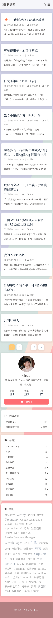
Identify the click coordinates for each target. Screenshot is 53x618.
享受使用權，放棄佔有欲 (21, 50)
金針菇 (17, 577)
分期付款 (17, 548)
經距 (45, 548)
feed (7, 591)
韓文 (38, 548)
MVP (29, 524)
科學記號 (39, 577)
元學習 (8, 524)
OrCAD (10, 564)
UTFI (15, 581)
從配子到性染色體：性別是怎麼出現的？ (25, 287)
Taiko (8, 577)
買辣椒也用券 (12, 586)
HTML (42, 568)
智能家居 (17, 591)
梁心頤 (31, 515)
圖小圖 (8, 573)
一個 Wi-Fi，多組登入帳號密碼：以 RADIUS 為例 (24, 222)
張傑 (33, 586)
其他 (32, 55)
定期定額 (31, 564)
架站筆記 (34, 24)
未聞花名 (26, 573)
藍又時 (20, 564)
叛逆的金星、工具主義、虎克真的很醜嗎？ (25, 187)
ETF (16, 532)
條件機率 (28, 548)
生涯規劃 (36, 528)
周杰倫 (31, 559)
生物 (33, 542)
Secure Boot (40, 573)
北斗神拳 (19, 524)
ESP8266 (27, 577)
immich (43, 543)
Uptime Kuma (31, 591)
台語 (39, 559)
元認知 (8, 568)
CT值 (40, 564)
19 (34, 347)
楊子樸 (25, 586)
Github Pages (13, 543)
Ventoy (21, 515)
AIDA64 (9, 559)
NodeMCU (35, 581)
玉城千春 (31, 568)
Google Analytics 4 (31, 519)
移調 (16, 573)
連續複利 (27, 554)
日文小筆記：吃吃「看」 (21, 81)
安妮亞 (8, 532)
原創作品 (26, 532)
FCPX (8, 554)
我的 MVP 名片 (14, 255)
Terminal (19, 568)
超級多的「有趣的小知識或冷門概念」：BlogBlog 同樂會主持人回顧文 (25, 152)
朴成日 (23, 581)
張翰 (7, 548)
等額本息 (21, 559)
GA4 (26, 543)
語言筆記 (34, 85)
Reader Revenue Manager (20, 537)
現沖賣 (17, 554)
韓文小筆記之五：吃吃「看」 (24, 115)
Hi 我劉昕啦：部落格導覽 (26, 20)
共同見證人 (11, 320)
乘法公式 (10, 515)
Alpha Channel (13, 528)
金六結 (40, 515)
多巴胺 (42, 586)
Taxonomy (12, 519)
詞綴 (7, 581)
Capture (40, 553)
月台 (26, 528)
